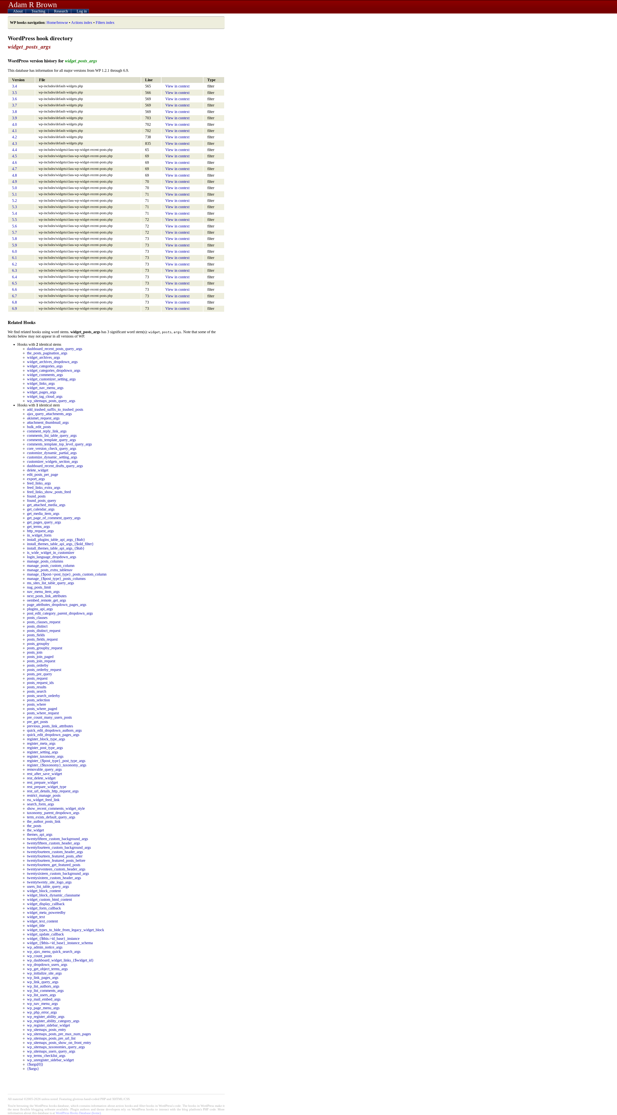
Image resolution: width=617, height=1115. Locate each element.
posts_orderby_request (44, 670)
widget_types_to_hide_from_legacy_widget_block (65, 930)
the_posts (34, 826)
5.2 (14, 201)
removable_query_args (44, 769)
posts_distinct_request (43, 631)
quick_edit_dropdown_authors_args (54, 730)
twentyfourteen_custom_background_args (59, 847)
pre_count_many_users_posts (49, 717)
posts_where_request (43, 713)
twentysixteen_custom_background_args (58, 873)
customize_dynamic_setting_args (52, 457)
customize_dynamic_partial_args (52, 453)
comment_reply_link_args (47, 431)
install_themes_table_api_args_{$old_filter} (60, 544)
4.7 (14, 169)
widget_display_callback (46, 904)
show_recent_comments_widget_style (56, 808)
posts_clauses (37, 618)
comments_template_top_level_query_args (59, 444)
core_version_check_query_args (51, 448)
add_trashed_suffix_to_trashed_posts (55, 409)
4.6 (14, 162)
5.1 (14, 194)
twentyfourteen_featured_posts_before (56, 860)
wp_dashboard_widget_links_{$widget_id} (60, 960)
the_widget (35, 830)
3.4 (14, 86)
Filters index (105, 22)
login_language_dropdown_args (51, 557)
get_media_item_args (43, 513)
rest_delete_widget (41, 778)
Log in (82, 11)
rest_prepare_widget (42, 782)
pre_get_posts (37, 722)
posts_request (37, 678)
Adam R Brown (32, 4)
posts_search (36, 691)
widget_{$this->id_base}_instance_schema (60, 943)
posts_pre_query (39, 674)
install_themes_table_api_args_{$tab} (56, 548)
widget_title (36, 925)
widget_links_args (41, 383)
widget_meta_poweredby (46, 912)
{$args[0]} (35, 1064)
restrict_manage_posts (43, 795)
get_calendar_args (40, 509)
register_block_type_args (46, 739)
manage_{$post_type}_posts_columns (56, 579)
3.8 (14, 112)
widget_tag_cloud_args (44, 396)
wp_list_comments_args (45, 991)
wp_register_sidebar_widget (48, 1025)
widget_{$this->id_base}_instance (53, 938)
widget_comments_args (45, 375)
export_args (36, 479)
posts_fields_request (42, 639)
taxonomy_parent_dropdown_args (53, 813)
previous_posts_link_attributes (50, 726)
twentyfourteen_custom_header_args (55, 852)
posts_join (34, 652)
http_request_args (40, 531)
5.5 (14, 220)
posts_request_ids (40, 683)
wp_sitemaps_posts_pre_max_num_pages (59, 1034)
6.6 (14, 289)
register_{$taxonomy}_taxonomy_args (56, 765)
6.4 (14, 277)
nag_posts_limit (39, 587)
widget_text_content (42, 921)
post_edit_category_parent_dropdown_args (60, 613)
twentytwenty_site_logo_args (49, 882)
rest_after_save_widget (44, 774)
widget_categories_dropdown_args (53, 370)
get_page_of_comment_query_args (53, 518)
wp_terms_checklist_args (46, 1056)
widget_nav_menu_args (45, 388)
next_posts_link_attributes (47, 596)
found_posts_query (41, 500)
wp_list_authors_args (43, 986)
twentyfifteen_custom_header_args (53, 843)
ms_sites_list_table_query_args (50, 583)
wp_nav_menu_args (42, 1004)
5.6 (14, 226)
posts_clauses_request (43, 622)
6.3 (14, 270)
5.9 (14, 245)
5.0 (14, 188)
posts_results (36, 687)
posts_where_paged (42, 709)
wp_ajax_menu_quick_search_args (53, 951)
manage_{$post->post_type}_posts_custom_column (67, 574)
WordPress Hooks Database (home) (78, 1113)
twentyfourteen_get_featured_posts (53, 865)
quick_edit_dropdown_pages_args (53, 735)
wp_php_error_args (42, 1012)
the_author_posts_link (43, 821)
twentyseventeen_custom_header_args (56, 869)
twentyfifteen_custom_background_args (57, 839)
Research (61, 11)
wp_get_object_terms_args (47, 969)
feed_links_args (39, 483)
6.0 (14, 251)
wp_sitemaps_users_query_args (51, 1051)
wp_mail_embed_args (43, 999)
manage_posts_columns (45, 561)
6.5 (14, 283)
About (18, 11)
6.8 (14, 302)
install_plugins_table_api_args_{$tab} (56, 540)
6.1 (14, 258)
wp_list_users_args (41, 995)
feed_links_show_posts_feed (49, 492)
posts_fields (36, 635)
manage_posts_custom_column (50, 566)
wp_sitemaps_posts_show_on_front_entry (59, 1043)
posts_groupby (38, 644)
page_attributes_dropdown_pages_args (56, 605)
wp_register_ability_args (45, 1017)
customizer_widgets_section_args (52, 461)
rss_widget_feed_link (43, 800)
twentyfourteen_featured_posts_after (54, 856)
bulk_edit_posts (39, 427)
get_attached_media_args (46, 505)
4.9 (14, 181)
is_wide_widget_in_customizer (50, 553)
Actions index (81, 22)
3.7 (14, 105)
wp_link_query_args (42, 982)
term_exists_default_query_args (51, 817)
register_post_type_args (45, 748)
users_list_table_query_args (48, 886)
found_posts (36, 496)
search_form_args (40, 804)
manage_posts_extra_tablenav (50, 570)
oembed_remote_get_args (46, 600)
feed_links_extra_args (43, 487)
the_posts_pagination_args (47, 353)
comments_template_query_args (51, 440)
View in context (177, 86)
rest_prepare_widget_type (46, 787)
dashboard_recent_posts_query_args (54, 349)
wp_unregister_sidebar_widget (50, 1060)
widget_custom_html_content (49, 899)
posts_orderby (37, 665)
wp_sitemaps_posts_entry (46, 1030)
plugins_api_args (40, 609)
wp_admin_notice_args (44, 947)
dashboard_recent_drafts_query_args (55, 466)
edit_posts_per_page (42, 474)
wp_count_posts (39, 956)
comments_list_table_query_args (52, 435)
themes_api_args (39, 834)
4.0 (14, 124)
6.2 (14, 264)
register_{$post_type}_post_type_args (56, 761)
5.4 (14, 213)
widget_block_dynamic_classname (53, 895)
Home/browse (57, 22)
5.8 (14, 239)
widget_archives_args (43, 357)
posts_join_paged (40, 657)
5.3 (14, 207)
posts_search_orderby (43, 696)
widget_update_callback (45, 934)
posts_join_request (41, 661)
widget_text (36, 917)
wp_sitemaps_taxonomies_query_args (56, 1047)
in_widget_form (39, 535)
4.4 (14, 150)
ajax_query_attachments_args (49, 414)
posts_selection (38, 700)
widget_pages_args (41, 392)
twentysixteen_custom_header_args (54, 878)
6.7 (14, 296)
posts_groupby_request (44, 648)
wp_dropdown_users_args (47, 964)
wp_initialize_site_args (44, 973)
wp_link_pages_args (42, 978)
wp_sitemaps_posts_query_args (51, 401)
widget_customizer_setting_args (51, 379)
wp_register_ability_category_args (53, 1021)
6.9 (14, 308)
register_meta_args (41, 743)
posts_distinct (37, 626)
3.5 (14, 93)
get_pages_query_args (44, 522)
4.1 (14, 131)
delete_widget (37, 470)
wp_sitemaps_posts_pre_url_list (51, 1038)
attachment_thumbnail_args (48, 422)
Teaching (38, 11)
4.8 (14, 175)
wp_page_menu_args (43, 1008)
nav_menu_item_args (43, 592)
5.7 (14, 232)
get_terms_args (38, 526)
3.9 (14, 118)
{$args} (33, 1069)
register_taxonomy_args (45, 756)
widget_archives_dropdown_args (52, 362)
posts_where (36, 704)
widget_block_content (44, 891)
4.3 (14, 143)
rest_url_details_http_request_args (53, 791)
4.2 (14, 137)
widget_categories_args (45, 366)
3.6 (14, 99)
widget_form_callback (44, 908)
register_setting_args (42, 752)
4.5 (14, 156)
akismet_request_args (43, 418)
